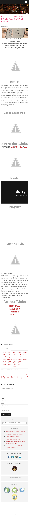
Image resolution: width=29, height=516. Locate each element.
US (12, 147)
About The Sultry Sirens (11, 512)
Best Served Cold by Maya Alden (14, 434)
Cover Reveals (10, 511)
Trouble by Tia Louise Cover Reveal (25, 356)
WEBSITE (14, 315)
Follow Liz (14, 472)
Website (3, 408)
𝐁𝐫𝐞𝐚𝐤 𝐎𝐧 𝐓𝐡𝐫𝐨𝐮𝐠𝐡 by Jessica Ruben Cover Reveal (4, 358)
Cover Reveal (18, 25)
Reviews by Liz (12, 509)
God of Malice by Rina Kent (13, 439)
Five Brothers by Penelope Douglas (15, 431)
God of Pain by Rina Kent (12, 436)
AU (25, 147)
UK (16, 147)
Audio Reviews (21, 509)
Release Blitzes (19, 511)
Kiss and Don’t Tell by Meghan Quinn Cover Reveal (9, 358)
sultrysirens (6, 25)
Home (5, 509)
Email (3, 403)
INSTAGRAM (14, 306)
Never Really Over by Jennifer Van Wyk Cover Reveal (14, 359)
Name (3, 398)
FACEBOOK (14, 309)
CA (21, 147)
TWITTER (14, 312)
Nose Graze (20, 514)
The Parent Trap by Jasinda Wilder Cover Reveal (20, 358)
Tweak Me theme (10, 514)
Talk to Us (21, 512)
